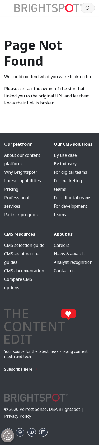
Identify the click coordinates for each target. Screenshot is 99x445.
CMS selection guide (24, 245)
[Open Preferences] (7, 435)
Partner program (21, 214)
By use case (65, 155)
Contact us (64, 271)
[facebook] (20, 432)
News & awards (69, 254)
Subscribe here (18, 369)
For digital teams (70, 172)
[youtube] (31, 432)
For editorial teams (72, 198)
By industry (65, 164)
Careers (61, 245)
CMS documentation (24, 271)
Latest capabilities (22, 181)
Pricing (11, 189)
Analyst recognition (73, 262)
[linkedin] (43, 432)
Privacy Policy (17, 416)
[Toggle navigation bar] (8, 8)
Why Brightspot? (20, 172)
